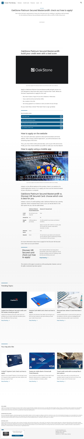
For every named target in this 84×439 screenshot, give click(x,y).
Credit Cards (26, 3)
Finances (33, 3)
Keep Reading (43, 257)
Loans (37, 3)
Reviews (20, 3)
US (41, 3)
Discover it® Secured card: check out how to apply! (29, 254)
